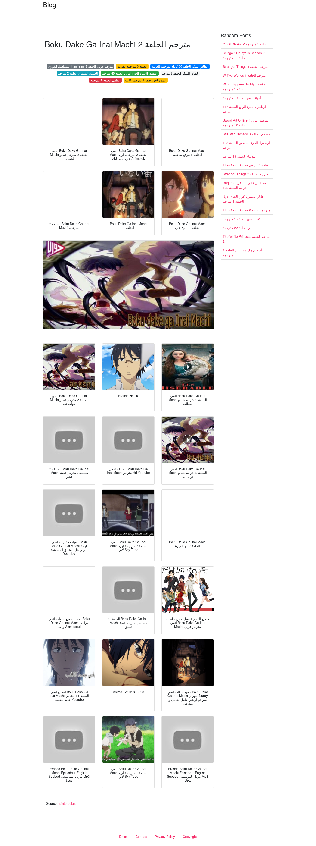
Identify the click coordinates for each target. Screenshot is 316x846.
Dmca (123, 836)
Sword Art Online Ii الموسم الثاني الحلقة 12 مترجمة (246, 122)
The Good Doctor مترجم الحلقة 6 (246, 210)
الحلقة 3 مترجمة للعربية (132, 66)
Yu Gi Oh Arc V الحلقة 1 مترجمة (245, 44)
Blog (49, 4)
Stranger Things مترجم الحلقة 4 (245, 66)
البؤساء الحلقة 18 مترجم (239, 156)
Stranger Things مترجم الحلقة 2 (245, 174)
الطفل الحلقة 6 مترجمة (105, 80)
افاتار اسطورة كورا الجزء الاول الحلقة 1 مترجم (243, 199)
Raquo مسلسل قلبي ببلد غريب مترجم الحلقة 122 (244, 185)
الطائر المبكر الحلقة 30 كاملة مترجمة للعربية (180, 66)
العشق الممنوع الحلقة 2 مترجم (78, 73)
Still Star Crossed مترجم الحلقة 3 (246, 134)
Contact (141, 836)
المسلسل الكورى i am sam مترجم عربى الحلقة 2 (80, 66)
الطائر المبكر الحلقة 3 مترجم (180, 73)
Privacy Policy (165, 836)
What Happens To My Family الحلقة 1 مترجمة (244, 86)
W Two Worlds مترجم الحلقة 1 (244, 75)
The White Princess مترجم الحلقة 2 (246, 239)
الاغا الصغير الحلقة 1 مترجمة (242, 218)
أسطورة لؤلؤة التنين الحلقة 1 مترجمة (242, 252)
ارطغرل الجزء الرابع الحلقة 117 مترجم (244, 109)
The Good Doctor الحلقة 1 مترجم (246, 165)
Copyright (190, 836)
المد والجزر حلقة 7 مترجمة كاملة (145, 80)
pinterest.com (69, 803)
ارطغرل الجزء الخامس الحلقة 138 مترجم (246, 145)
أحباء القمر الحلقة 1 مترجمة (242, 97)
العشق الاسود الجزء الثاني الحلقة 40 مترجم (130, 73)
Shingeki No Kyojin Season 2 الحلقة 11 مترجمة (244, 55)
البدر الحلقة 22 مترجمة (238, 227)
